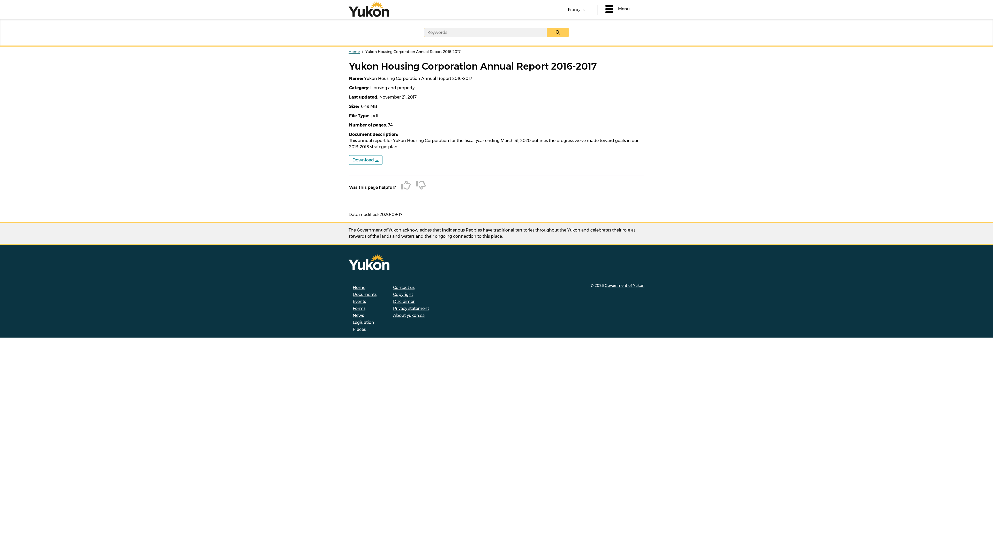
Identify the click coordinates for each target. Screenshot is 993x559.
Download (363, 160)
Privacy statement (411, 308)
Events (359, 301)
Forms (359, 308)
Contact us (404, 287)
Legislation (363, 322)
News (358, 315)
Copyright (403, 294)
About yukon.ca (409, 315)
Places (359, 329)
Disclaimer (404, 301)
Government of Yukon (624, 285)
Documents (365, 294)
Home (354, 51)
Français (576, 9)
